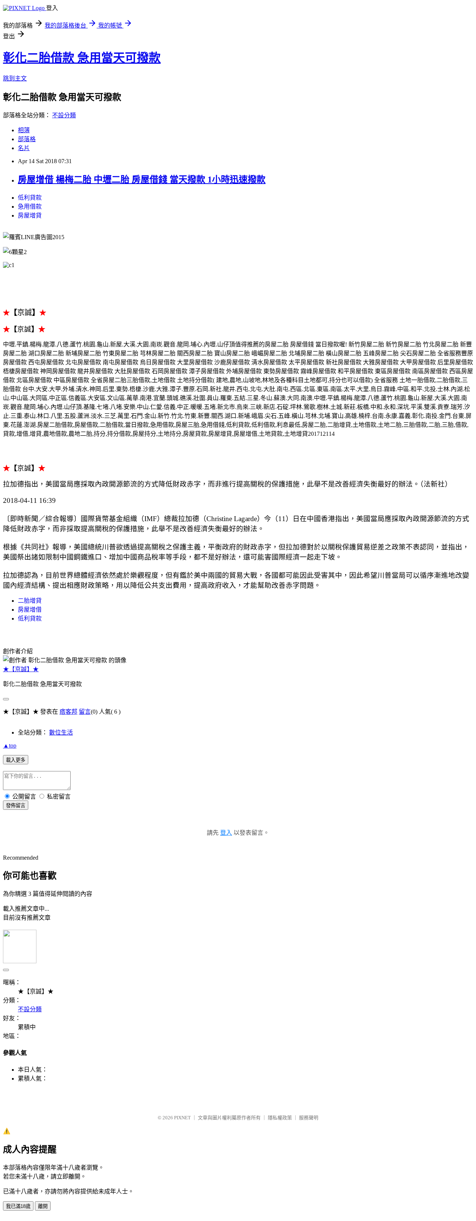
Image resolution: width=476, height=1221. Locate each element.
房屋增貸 (30, 215)
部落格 (27, 139)
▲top (9, 745)
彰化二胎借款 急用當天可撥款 (82, 57)
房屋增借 (30, 609)
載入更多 (15, 760)
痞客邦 (68, 711)
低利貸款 (30, 197)
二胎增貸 (30, 600)
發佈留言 (15, 805)
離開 (43, 1206)
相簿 (24, 130)
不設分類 (64, 115)
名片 (24, 148)
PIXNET (182, 1117)
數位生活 (61, 732)
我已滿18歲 (18, 1206)
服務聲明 (308, 1117)
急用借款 (30, 206)
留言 (85, 711)
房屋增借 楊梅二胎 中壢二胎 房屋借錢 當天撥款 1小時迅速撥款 (142, 179)
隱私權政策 (280, 1117)
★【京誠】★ (21, 669)
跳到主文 (15, 78)
